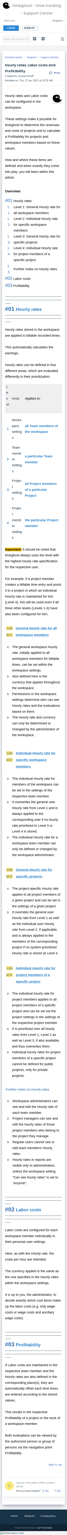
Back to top (55, 1464)
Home (14, 1516)
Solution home (13, 57)
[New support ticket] (34, 39)
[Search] (28, 39)
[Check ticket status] (43, 39)
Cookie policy (48, 1516)
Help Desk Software (26, 1527)
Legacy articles (50, 57)
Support (31, 57)
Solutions (29, 1516)
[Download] (27, 792)
